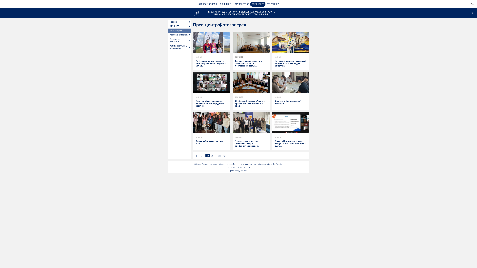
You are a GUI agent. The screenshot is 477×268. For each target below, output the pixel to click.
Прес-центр (258, 4)
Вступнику (273, 4)
